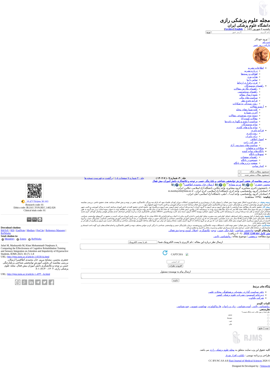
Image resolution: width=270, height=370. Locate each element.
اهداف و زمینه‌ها (249, 73)
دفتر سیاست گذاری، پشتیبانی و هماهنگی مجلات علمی (236, 292)
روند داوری (252, 133)
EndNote (20, 230)
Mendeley (10, 239)
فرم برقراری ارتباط (247, 82)
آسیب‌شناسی (244, 306)
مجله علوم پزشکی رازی (222, 350)
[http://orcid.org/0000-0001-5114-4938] (180, 185)
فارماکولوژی (214, 306)
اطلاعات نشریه (256, 68)
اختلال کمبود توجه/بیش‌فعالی (183, 230)
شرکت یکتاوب (256, 298)
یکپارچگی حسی (226, 230)
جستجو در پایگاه (249, 160)
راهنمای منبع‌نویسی (248, 91)
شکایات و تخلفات (255, 148)
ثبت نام (266, 42)
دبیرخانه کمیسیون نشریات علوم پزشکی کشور (240, 295)
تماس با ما (252, 79)
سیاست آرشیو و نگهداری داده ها (241, 121)
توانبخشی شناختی (244, 230)
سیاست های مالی (248, 97)
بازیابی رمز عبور (261, 45)
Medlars (31, 230)
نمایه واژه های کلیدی (247, 127)
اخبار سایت (258, 166)
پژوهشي (252, 236)
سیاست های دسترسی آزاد (244, 145)
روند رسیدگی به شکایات (245, 103)
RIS (12, 230)
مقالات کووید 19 (249, 118)
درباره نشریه (251, 71)
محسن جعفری (262, 184)
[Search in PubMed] (244, 185)
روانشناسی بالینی (222, 236)
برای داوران (251, 136)
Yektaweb (265, 366)
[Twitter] (44, 282)
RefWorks (6, 233)
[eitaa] (17, 282)
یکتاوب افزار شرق (234, 355)
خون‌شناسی (183, 306)
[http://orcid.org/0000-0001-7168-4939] (224, 185)
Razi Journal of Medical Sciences (245, 360)
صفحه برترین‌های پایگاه (246, 163)
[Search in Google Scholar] (247, 185)
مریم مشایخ (235, 184)
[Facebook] (51, 282)
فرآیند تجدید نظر (249, 100)
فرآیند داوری (257, 130)
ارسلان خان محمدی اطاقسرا (199, 184)
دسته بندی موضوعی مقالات (243, 115)
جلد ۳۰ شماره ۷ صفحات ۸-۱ (129, 178)
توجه (213, 230)
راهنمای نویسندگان (254, 85)
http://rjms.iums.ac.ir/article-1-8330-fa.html (28, 256)
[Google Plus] (24, 282)
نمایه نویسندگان (249, 124)
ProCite (40, 230)
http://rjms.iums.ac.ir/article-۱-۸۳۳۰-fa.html (28, 274)
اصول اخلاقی (257, 139)
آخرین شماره (251, 112)
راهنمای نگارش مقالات (246, 88)
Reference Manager (55, 230)
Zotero (23, 239)
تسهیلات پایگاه (256, 154)
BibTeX (5, 230)
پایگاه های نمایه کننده (253, 151)
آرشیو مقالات (257, 106)
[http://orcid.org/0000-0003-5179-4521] (251, 185)
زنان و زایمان (229, 306)
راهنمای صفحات (249, 157)
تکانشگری (204, 230)
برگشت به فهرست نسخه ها (98, 178)
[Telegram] (38, 282)
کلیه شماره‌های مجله (247, 109)
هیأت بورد (253, 76)
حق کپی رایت (251, 142)
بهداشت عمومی (198, 306)
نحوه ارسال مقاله (248, 94)
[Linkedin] (31, 282)
